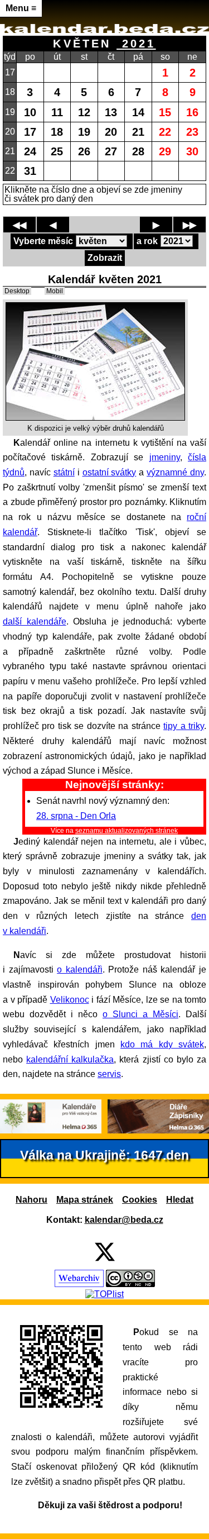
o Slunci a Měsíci (140, 1014)
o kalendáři (80, 969)
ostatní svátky (109, 472)
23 (192, 131)
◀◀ (19, 225)
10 (30, 112)
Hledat (179, 1199)
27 (111, 151)
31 (30, 170)
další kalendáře (34, 621)
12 (84, 112)
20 (111, 131)
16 (192, 112)
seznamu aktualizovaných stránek (126, 831)
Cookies (139, 1199)
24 (30, 151)
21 (138, 131)
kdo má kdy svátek (162, 1044)
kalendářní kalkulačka (70, 1059)
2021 (135, 43)
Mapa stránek (84, 1199)
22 (165, 131)
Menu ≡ (21, 8)
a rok (147, 241)
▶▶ (189, 225)
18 (57, 131)
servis (109, 1074)
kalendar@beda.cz (124, 1219)
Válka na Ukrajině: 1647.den (104, 1155)
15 (165, 112)
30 (192, 151)
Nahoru (31, 1199)
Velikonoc (69, 999)
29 (165, 151)
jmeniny (164, 457)
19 (84, 131)
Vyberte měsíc (43, 241)
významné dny (175, 472)
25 (57, 151)
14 (138, 112)
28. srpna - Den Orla (76, 816)
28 (138, 151)
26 (84, 151)
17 (30, 131)
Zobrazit (105, 258)
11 (57, 112)
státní (64, 472)
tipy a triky (183, 726)
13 (111, 112)
